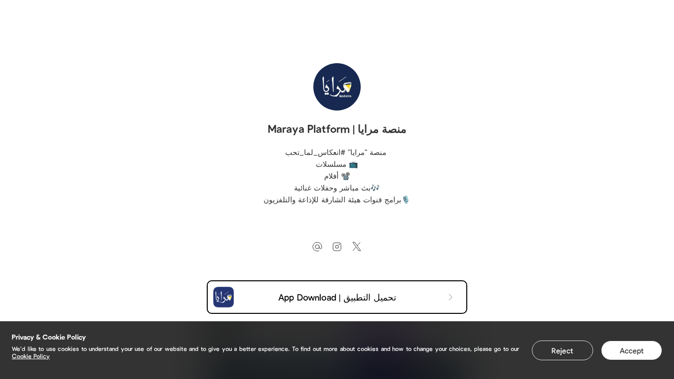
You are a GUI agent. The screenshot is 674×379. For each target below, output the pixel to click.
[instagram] (337, 247)
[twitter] (357, 247)
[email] (317, 247)
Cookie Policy (31, 355)
